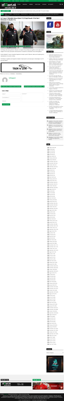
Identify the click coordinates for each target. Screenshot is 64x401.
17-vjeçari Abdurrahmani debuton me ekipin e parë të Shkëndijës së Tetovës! (56, 111)
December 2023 (52, 203)
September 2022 (52, 229)
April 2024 (51, 196)
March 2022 (51, 239)
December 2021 (52, 245)
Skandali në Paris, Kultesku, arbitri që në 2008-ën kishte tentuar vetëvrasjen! (55, 134)
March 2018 (51, 323)
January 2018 (51, 326)
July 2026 (51, 149)
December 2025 (52, 161)
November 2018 (52, 309)
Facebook (59, 0)
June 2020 (51, 276)
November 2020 (52, 267)
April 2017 (51, 342)
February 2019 (52, 304)
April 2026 (51, 154)
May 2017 (51, 340)
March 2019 (51, 302)
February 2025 (52, 178)
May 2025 (51, 173)
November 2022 (52, 225)
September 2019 (52, 292)
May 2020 (51, 278)
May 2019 (51, 299)
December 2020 (52, 265)
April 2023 (51, 217)
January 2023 (51, 222)
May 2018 (51, 319)
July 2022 (51, 232)
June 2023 (51, 213)
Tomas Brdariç (19, 73)
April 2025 (51, 175)
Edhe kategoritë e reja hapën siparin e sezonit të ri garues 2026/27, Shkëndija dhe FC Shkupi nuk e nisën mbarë (56, 63)
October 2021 (52, 248)
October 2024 (52, 185)
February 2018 (52, 325)
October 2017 (52, 332)
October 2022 (52, 227)
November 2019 (52, 288)
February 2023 (52, 220)
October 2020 (52, 269)
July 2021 (51, 253)
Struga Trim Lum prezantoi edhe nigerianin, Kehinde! (55, 91)
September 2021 (52, 250)
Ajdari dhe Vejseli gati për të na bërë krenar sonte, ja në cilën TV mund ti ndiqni (30, 11)
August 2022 (51, 231)
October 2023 (52, 206)
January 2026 (51, 159)
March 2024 (51, 198)
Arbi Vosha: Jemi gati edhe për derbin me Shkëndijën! (55, 76)
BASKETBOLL (25, 4)
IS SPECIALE (44, 4)
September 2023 (52, 208)
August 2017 (51, 335)
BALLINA (11, 46)
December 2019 (52, 286)
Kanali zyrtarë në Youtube (53, 0)
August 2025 (51, 168)
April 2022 (51, 238)
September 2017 (52, 333)
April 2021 (51, 258)
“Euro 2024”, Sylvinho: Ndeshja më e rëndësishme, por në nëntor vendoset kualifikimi (55, 122)
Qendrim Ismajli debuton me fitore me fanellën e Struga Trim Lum (56, 107)
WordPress (15, 394)
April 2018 (51, 321)
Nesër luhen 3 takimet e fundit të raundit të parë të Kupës (11, 86)
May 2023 (51, 215)
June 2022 (51, 234)
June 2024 (51, 192)
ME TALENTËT (50, 4)
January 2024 (51, 201)
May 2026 (51, 152)
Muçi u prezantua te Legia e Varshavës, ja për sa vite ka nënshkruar (55, 130)
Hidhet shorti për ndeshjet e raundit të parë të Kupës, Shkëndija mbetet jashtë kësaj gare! (56, 83)
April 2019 (51, 300)
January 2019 (51, 306)
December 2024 (52, 182)
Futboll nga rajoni (16, 14)
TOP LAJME (28, 46)
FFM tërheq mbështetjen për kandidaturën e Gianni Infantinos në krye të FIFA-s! (55, 98)
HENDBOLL (31, 4)
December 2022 (52, 224)
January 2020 (51, 285)
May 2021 (51, 257)
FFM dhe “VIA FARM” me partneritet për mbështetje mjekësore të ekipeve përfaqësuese (54, 103)
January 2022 (51, 243)
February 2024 (52, 199)
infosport (2, 47)
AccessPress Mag (25, 394)
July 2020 (51, 274)
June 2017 (51, 339)
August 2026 (51, 147)
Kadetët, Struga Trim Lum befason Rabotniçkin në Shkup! (56, 59)
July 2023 (51, 211)
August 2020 (51, 272)
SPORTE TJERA (37, 4)
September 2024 (52, 187)
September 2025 (52, 166)
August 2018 (51, 314)
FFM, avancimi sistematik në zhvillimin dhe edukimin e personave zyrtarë (55, 68)
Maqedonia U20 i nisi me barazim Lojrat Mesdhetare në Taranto (56, 79)
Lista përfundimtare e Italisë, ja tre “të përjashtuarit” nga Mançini (55, 126)
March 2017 (51, 344)
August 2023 (51, 210)
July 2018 (51, 316)
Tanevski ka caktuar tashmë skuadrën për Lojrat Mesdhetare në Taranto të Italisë (55, 94)
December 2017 (52, 328)
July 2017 (51, 337)
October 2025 (52, 164)
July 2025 (51, 170)
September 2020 (52, 271)
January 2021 (51, 264)
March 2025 (51, 177)
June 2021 (51, 255)
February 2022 (52, 241)
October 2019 (52, 290)
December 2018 (52, 307)
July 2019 (51, 295)
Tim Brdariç (12, 73)
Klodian (50, 125)
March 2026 (51, 156)
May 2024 (51, 194)
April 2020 (51, 279)
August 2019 (51, 293)
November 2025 (52, 163)
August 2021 (51, 252)
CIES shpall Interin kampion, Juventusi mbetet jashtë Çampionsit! (34, 86)
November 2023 (52, 205)
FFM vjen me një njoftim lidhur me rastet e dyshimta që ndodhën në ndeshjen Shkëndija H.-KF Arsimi (56, 71)
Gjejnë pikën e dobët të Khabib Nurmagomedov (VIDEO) (56, 138)
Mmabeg (51, 137)
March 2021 (51, 260)
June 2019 (51, 297)
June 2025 (51, 171)
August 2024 (51, 189)
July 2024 (51, 191)
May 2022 (51, 236)
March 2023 (51, 218)
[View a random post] (62, 4)
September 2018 (52, 312)
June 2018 (51, 318)
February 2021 (52, 262)
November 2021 (52, 246)
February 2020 (52, 283)
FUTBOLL (19, 4)
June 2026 (51, 151)
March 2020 (51, 281)
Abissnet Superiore (24, 14)
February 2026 (52, 158)
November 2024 (52, 184)
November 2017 (52, 330)
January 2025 (51, 180)
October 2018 (52, 311)
